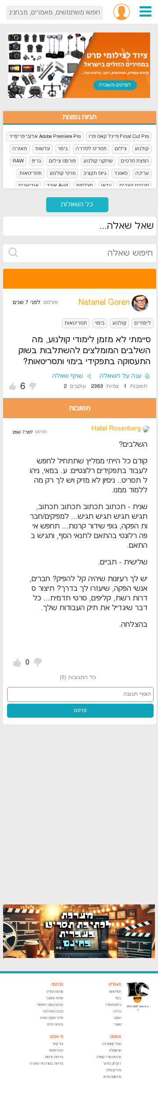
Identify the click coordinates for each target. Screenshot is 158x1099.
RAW (18, 161)
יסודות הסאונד (54, 998)
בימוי (63, 149)
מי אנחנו (56, 1036)
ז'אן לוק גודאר (112, 1064)
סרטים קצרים (134, 185)
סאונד (120, 173)
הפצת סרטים (135, 161)
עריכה (142, 173)
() (78, 677)
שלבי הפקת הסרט (51, 1018)
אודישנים (28, 185)
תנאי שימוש (56, 1050)
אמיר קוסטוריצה (111, 1044)
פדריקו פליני (113, 1070)
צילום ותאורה (113, 1005)
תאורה (19, 149)
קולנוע (142, 149)
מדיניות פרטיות (54, 1057)
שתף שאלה (67, 376)
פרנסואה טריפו (112, 1077)
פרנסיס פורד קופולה (109, 1057)
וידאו (106, 185)
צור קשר (57, 1044)
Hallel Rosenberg (116, 428)
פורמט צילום (62, 161)
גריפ (36, 161)
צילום (121, 149)
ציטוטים (115, 1036)
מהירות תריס (55, 1025)
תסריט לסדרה (91, 149)
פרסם (80, 710)
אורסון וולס (115, 1050)
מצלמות (84, 185)
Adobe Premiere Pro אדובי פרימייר (45, 136)
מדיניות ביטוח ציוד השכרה (46, 1064)
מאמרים (114, 984)
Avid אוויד (57, 185)
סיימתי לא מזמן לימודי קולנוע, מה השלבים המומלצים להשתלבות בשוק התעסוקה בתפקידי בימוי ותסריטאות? (84, 351)
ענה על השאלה (120, 376)
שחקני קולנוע (98, 161)
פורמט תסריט (55, 992)
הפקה (117, 1018)
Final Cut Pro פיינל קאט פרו (119, 136)
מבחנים (57, 984)
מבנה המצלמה (53, 1011)
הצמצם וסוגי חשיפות (50, 1005)
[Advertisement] (79, 810)
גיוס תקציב (94, 173)
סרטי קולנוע (62, 173)
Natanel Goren (104, 302)
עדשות (42, 149)
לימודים (142, 323)
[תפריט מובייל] (145, 11)
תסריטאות (30, 173)
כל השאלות (77, 204)
